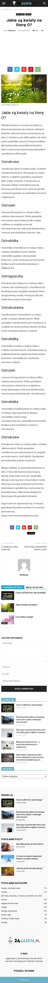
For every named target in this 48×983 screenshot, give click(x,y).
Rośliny (28, 14)
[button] (44, 3)
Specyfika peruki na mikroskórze (30, 844)
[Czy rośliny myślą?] (7, 619)
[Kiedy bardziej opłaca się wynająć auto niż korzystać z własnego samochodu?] (7, 720)
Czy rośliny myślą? (24, 617)
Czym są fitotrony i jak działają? (30, 592)
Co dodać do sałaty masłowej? (9, 548)
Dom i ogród (20, 14)
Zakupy (4, 922)
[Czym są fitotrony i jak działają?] (7, 595)
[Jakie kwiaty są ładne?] (7, 607)
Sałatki (4, 907)
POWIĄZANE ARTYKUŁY (13, 587)
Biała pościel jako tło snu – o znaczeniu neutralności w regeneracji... (28, 744)
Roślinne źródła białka (10, 918)
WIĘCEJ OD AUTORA (34, 587)
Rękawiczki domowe (9, 903)
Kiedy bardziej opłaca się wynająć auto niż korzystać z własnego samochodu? (30, 719)
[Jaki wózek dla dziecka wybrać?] (7, 871)
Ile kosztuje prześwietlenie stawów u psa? (36, 548)
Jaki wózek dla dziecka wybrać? (29, 868)
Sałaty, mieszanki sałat (10, 888)
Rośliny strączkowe (9, 911)
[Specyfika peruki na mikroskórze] (7, 847)
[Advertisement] (24, 50)
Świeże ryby (6, 915)
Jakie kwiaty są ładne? (26, 604)
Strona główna (6, 9)
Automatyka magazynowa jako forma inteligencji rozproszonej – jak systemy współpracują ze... (30, 757)
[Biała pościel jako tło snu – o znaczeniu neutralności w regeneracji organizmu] (7, 745)
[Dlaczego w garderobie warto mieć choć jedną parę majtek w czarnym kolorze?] (7, 733)
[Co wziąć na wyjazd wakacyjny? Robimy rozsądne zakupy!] (7, 859)
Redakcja (11, 30)
